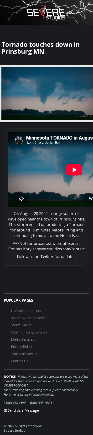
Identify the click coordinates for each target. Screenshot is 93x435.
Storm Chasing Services (29, 332)
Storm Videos (21, 325)
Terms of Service (24, 353)
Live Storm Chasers (26, 310)
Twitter (46, 256)
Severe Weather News (28, 318)
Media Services (22, 339)
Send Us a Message (23, 410)
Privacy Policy (21, 346)
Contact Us (19, 361)
